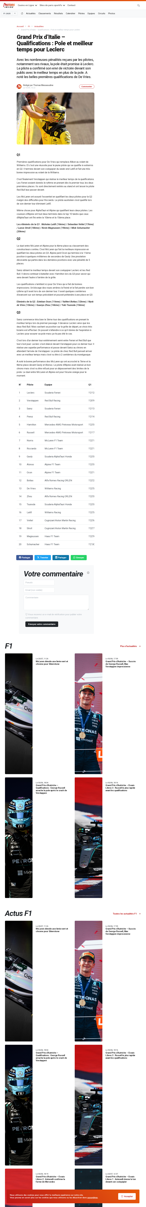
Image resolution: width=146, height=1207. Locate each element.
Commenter (86, 86)
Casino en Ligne (26, 5)
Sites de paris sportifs (51, 5)
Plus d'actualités (128, 646)
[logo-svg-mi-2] (9, 5)
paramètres (92, 1197)
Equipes (91, 13)
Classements (44, 13)
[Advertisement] (125, 67)
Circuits (101, 13)
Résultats (58, 13)
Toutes (125, 913)
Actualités (31, 13)
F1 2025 (7, 13)
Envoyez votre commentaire (41, 624)
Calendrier (70, 13)
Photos (111, 13)
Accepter (128, 1196)
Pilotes (81, 13)
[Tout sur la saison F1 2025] (22, 13)
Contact (71, 5)
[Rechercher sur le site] (138, 5)
